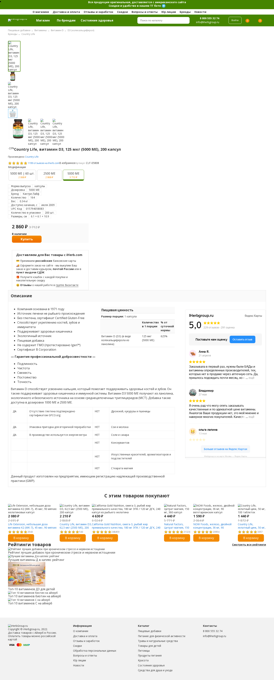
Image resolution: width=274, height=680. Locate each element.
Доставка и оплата (66, 12)
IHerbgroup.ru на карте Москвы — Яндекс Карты (225, 456)
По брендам (66, 20)
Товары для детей (149, 646)
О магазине (41, 12)
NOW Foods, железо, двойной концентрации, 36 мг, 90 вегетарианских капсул (212, 527)
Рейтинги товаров (29, 544)
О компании (80, 631)
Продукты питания (150, 655)
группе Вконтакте (67, 285)
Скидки (122, 12)
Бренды (185, 12)
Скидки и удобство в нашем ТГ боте (135, 5)
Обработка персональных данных (94, 650)
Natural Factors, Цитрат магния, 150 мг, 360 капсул (176, 527)
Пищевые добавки (149, 631)
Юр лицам (168, 12)
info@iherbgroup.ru (214, 636)
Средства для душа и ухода (155, 670)
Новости (200, 12)
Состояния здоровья (151, 665)
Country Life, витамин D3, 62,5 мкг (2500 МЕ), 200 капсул (76, 527)
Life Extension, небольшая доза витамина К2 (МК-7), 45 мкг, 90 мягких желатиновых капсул (32, 527)
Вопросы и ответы (145, 12)
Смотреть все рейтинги (249, 544)
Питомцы (144, 650)
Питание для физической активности (161, 636)
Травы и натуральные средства (158, 641)
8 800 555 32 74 (209, 18)
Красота (143, 660)
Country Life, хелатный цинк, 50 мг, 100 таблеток (251, 527)
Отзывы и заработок (98, 12)
